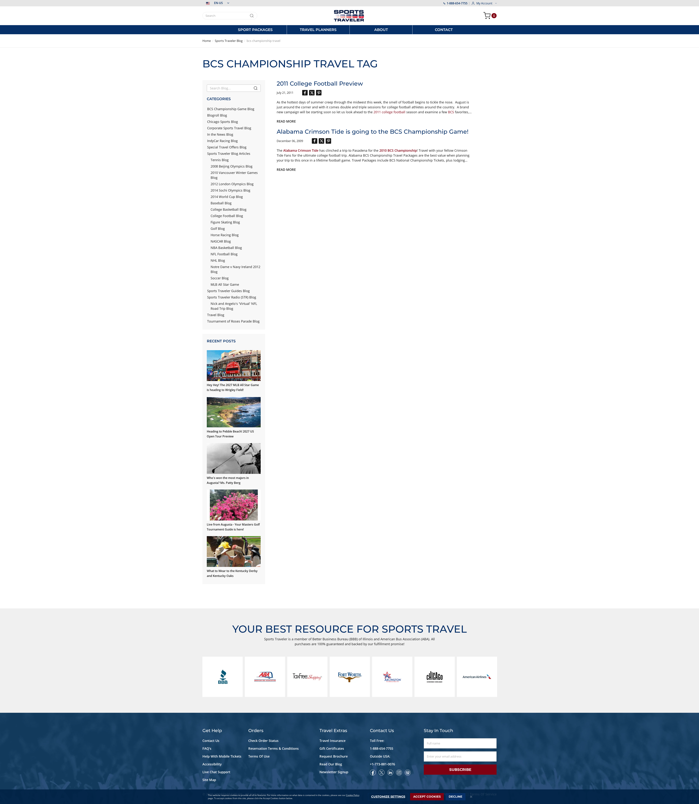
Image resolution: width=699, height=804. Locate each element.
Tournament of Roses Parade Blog (233, 321)
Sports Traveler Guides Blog (228, 291)
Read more (286, 121)
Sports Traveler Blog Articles (228, 153)
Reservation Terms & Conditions (274, 748)
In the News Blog (220, 134)
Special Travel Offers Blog (226, 147)
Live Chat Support (216, 772)
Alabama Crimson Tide (300, 150)
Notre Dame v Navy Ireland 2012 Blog (235, 269)
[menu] (349, 29)
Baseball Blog (221, 203)
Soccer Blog (220, 278)
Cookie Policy (352, 795)
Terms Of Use (259, 756)
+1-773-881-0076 (382, 764)
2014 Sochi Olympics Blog (230, 190)
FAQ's (207, 748)
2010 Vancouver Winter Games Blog (234, 175)
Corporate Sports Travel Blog (229, 128)
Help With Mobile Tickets (221, 756)
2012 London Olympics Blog (232, 184)
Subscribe (460, 769)
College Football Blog (227, 216)
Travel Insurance (332, 740)
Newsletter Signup (333, 772)
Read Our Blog (330, 764)
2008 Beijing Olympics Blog (231, 166)
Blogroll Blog (217, 115)
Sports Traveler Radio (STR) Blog (231, 297)
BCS (451, 112)
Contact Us (210, 740)
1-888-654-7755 (457, 3)
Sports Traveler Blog (229, 41)
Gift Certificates (331, 748)
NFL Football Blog (224, 254)
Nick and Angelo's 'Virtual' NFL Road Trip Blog (234, 306)
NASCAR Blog (221, 241)
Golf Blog (218, 228)
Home (206, 41)
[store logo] (349, 16)
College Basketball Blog (228, 209)
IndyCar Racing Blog (222, 141)
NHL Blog (218, 260)
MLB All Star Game (225, 284)
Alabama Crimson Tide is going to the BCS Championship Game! (373, 131)
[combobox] (229, 15)
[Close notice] (471, 797)
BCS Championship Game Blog (230, 109)
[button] (215, 3)
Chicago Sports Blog (222, 121)
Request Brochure (333, 756)
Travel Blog (215, 315)
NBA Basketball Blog (226, 247)
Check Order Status (263, 740)
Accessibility (212, 764)
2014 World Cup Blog (227, 196)
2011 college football (389, 112)
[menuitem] (255, 29)
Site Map (209, 780)
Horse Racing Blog (225, 235)
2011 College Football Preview (320, 83)
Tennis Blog (220, 160)
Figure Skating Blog (225, 222)
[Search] (255, 88)
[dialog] (349, 796)
